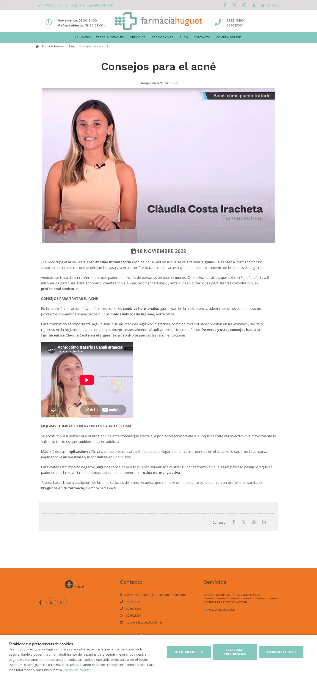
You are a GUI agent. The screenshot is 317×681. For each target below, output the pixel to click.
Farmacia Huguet (53, 46)
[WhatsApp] (254, 522)
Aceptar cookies (189, 652)
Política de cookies (77, 670)
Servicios (138, 37)
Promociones (162, 37)
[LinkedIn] (264, 522)
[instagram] (244, 5)
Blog (183, 37)
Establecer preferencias (235, 652)
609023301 (52, 5)
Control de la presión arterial (226, 602)
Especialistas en (110, 37)
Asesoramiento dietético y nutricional (232, 595)
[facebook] (225, 5)
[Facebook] (234, 522)
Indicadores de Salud (219, 609)
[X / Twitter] (244, 522)
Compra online (228, 37)
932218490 (235, 20)
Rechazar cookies (281, 652)
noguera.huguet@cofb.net (91, 5)
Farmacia (82, 37)
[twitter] (234, 5)
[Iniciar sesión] (254, 5)
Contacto (202, 37)
